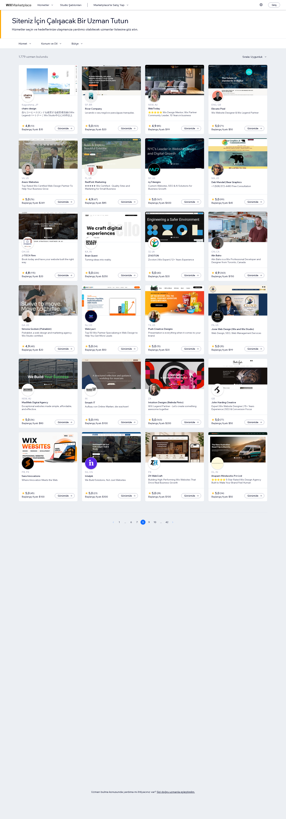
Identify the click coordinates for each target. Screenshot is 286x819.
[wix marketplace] (18, 5)
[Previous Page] (113, 522)
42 (167, 522)
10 (155, 522)
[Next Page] (172, 522)
